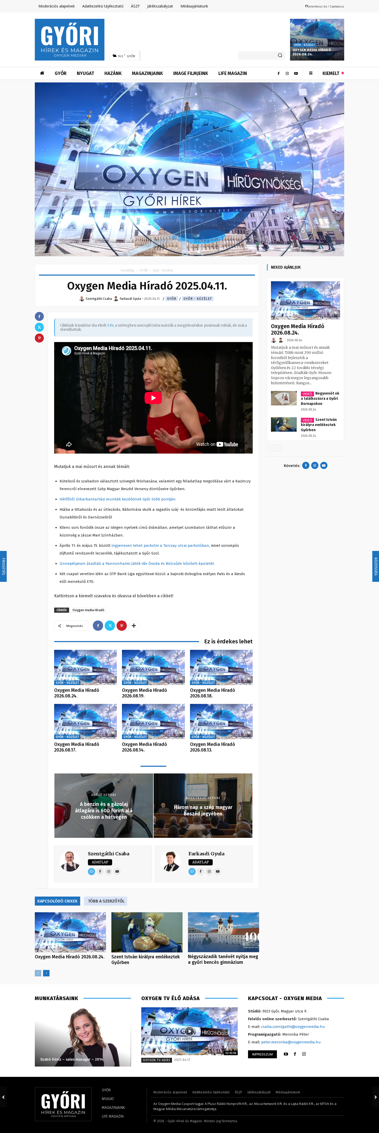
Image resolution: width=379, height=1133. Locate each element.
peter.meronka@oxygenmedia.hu (291, 1042)
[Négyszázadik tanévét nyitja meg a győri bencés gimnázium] (223, 932)
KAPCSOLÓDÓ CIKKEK (57, 901)
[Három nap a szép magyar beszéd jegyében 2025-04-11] (375, 1097)
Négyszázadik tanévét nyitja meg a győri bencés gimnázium (223, 959)
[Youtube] (296, 73)
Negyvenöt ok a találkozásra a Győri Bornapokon (320, 398)
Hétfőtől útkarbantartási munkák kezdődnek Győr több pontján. (118, 499)
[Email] (91, 871)
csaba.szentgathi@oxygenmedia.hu (293, 1026)
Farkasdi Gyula (206, 854)
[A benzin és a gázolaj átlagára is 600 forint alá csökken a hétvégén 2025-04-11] (3, 1097)
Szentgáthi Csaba (108, 854)
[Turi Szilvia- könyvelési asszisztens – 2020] (83, 1037)
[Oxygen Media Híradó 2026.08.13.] (221, 721)
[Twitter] (110, 625)
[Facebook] (278, 73)
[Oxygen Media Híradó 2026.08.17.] (85, 721)
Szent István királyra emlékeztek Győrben (319, 425)
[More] (133, 625)
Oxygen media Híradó (88, 610)
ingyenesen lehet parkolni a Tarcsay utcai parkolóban (160, 545)
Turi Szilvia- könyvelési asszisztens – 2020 (76, 1059)
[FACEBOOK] (295, 1054)
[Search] (280, 56)
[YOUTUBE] (286, 1054)
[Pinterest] (122, 625)
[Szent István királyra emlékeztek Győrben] (147, 932)
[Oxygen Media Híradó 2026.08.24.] (317, 40)
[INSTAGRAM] (304, 1054)
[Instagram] (287, 73)
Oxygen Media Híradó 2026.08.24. (312, 52)
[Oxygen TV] (189, 1031)
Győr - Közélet (304, 45)
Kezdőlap (128, 270)
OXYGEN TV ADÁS (156, 1060)
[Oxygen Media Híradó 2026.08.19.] (153, 667)
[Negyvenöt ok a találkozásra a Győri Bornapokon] (284, 398)
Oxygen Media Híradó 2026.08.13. (212, 747)
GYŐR (143, 270)
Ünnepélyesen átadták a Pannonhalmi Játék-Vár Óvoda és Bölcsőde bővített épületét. (137, 563)
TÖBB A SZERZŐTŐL (106, 901)
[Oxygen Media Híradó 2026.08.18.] (221, 667)
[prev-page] (38, 973)
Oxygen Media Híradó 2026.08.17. (76, 747)
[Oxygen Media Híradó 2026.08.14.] (153, 721)
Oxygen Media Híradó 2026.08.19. (144, 693)
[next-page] (46, 973)
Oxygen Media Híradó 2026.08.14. (144, 747)
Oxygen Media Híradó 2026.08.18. (212, 693)
